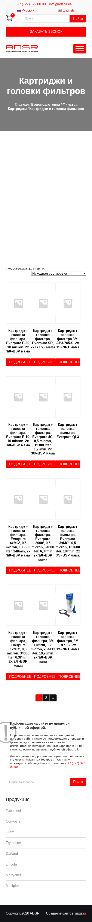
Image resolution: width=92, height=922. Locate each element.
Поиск (78, 782)
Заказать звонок (46, 31)
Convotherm (15, 821)
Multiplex (12, 886)
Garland (12, 853)
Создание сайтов (59, 913)
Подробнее (20, 362)
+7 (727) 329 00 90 (31, 4)
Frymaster (13, 843)
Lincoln (11, 864)
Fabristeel (13, 810)
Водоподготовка (45, 104)
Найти (78, 18)
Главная (22, 104)
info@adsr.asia (60, 4)
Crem (10, 832)
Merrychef (13, 875)
